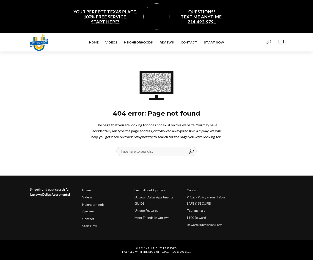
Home (94, 42)
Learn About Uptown (150, 190)
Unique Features (146, 210)
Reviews (167, 42)
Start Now (214, 42)
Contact (189, 42)
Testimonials (196, 210)
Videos (111, 42)
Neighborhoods (138, 42)
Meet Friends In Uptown (152, 217)
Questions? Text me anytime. (202, 16)
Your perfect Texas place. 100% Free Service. (105, 16)
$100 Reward (196, 217)
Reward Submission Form (204, 225)
